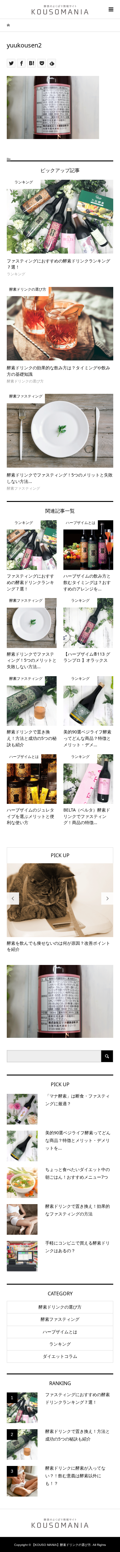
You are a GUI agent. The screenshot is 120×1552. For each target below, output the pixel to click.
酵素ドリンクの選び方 (60, 1307)
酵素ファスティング (60, 1319)
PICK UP (60, 855)
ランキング (60, 1344)
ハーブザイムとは (60, 1331)
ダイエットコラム (60, 1356)
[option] (60, 908)
